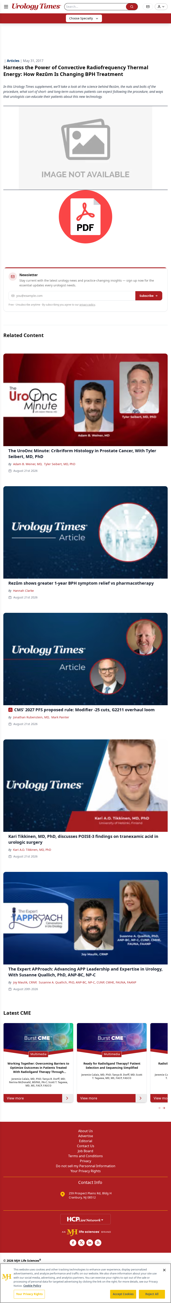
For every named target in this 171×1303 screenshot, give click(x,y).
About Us (85, 1131)
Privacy (85, 1161)
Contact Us (85, 1146)
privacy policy (87, 304)
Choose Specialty (81, 18)
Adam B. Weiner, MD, (27, 464)
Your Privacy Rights (85, 1171)
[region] (85, 1283)
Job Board (85, 1151)
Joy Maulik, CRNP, (25, 982)
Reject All (151, 1294)
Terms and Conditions (85, 1156)
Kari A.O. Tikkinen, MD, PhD (32, 850)
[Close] (164, 1270)
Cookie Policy (32, 1286)
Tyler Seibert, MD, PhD (59, 464)
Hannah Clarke (23, 591)
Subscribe (146, 296)
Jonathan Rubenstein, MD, (31, 717)
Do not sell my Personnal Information (85, 1166)
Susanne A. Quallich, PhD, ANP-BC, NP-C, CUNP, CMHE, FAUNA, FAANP (87, 982)
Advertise (85, 1136)
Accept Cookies (123, 1294)
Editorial (85, 1141)
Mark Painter (60, 717)
